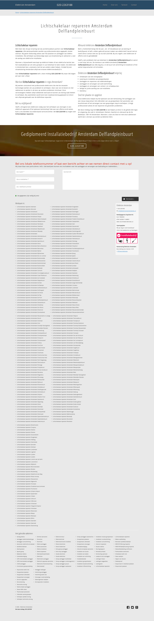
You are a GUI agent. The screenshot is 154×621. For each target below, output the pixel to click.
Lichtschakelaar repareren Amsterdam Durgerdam (65, 206)
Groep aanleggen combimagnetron (65, 561)
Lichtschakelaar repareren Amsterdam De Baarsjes (30, 285)
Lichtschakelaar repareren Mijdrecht (26, 464)
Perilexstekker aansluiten (122, 551)
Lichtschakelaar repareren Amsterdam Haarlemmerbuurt (67, 236)
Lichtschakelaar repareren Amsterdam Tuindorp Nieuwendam (69, 328)
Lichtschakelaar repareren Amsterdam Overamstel (30, 350)
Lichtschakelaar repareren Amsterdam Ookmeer (30, 321)
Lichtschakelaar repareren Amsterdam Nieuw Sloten (66, 305)
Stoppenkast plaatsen (23, 572)
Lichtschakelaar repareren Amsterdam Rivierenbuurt (31, 384)
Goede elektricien (60, 556)
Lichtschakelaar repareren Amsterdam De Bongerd (30, 290)
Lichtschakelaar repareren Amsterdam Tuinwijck (65, 333)
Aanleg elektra (21, 536)
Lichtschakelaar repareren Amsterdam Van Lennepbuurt (68, 340)
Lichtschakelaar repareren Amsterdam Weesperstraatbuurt (68, 365)
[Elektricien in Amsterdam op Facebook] (128, 607)
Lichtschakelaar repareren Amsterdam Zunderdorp (66, 409)
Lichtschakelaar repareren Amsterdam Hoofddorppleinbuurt (68, 248)
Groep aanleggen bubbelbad (63, 559)
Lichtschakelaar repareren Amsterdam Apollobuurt (30, 241)
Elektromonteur (60, 536)
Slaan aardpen (119, 556)
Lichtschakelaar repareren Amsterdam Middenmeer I (66, 295)
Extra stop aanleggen (61, 551)
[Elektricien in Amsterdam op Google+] (137, 607)
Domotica (39, 539)
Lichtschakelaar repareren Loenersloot (27, 462)
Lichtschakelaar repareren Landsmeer (27, 449)
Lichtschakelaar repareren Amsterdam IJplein (64, 256)
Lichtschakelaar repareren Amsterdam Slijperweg (30, 402)
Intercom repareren (101, 544)
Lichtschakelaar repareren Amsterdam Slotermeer (30, 409)
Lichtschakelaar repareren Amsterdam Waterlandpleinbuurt (69, 362)
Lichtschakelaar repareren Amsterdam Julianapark (65, 268)
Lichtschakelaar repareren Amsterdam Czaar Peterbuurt (32, 275)
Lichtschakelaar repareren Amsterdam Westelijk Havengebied (69, 375)
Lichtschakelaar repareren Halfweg (26, 439)
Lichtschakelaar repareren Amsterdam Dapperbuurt (31, 280)
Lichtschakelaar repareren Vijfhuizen (26, 501)
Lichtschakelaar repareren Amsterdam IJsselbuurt (65, 258)
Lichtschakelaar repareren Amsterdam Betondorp (30, 248)
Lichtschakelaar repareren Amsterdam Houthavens (65, 251)
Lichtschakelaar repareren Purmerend (27, 489)
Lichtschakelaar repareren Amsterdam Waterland (66, 360)
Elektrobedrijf (40, 566)
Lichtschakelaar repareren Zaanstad (26, 523)
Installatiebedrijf (81, 559)
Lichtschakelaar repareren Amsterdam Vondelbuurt (66, 355)
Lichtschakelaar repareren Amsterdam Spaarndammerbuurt (33, 416)
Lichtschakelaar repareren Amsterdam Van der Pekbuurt (68, 338)
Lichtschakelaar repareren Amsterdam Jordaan (64, 265)
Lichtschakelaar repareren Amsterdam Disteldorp (30, 305)
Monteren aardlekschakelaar (123, 541)
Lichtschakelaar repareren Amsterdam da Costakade (31, 278)
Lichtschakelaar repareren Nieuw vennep (28, 476)
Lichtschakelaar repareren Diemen (26, 430)
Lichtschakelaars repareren (122, 536)
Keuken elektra (100, 546)
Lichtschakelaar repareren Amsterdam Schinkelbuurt (31, 392)
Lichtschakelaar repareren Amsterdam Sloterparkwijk (31, 411)
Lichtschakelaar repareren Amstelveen (27, 211)
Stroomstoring (21, 582)
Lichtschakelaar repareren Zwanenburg (27, 525)
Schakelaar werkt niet (121, 554)
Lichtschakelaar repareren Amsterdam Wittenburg (66, 389)
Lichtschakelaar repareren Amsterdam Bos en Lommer (31, 256)
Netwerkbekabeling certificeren (123, 549)
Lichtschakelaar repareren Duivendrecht (27, 434)
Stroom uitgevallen (22, 579)
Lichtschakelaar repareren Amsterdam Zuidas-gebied (67, 402)
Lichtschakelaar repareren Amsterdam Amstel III (29, 238)
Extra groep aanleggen (62, 549)
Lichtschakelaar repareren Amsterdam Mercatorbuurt (66, 292)
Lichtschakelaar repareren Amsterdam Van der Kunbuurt (68, 335)
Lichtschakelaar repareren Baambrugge (63, 411)
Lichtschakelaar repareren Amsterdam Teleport (65, 316)
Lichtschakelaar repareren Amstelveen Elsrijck (29, 216)
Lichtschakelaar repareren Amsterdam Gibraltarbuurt (66, 229)
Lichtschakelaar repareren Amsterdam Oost (28, 323)
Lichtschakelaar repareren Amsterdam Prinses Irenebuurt (32, 370)
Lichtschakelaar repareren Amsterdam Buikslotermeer (31, 263)
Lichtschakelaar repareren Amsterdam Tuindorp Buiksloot (68, 323)
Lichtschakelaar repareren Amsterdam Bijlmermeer (30, 253)
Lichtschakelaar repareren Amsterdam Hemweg (64, 241)
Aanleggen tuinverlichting (24, 541)
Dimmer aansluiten (42, 536)
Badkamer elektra (21, 554)
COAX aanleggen (21, 564)
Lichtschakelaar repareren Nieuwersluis (27, 479)
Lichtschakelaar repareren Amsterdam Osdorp (29, 343)
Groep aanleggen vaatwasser (63, 566)
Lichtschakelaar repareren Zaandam (26, 520)
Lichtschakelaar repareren (103, 566)
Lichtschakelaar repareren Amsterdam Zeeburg (65, 392)
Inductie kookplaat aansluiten (85, 549)
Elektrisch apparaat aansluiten (45, 561)
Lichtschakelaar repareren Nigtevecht (27, 481)
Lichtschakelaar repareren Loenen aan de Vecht (29, 459)
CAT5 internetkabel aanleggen (25, 559)
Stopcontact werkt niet (23, 569)
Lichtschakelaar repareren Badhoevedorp (64, 414)
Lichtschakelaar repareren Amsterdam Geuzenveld (65, 226)
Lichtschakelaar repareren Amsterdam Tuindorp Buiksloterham (69, 325)
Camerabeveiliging (22, 556)
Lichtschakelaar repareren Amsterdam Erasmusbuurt (66, 214)
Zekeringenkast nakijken (41, 579)
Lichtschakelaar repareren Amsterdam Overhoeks (30, 352)
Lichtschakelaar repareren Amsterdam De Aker (29, 283)
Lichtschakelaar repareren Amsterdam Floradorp (65, 216)
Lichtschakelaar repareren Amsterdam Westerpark (66, 379)
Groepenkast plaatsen (83, 539)
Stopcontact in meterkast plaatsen (124, 564)
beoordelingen (122, 251)
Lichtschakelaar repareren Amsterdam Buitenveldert (31, 265)
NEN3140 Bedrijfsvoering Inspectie (124, 546)
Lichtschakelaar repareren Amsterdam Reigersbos (30, 375)
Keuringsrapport (100, 549)
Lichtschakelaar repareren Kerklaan (26, 447)
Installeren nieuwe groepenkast (104, 536)
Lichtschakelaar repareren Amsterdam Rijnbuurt (30, 382)
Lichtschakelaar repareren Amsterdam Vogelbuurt (66, 347)
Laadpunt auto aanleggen (103, 556)
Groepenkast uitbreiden (83, 541)
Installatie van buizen (83, 551)
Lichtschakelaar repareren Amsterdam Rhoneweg (30, 377)
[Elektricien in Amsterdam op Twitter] (132, 607)
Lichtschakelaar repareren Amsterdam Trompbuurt (66, 321)
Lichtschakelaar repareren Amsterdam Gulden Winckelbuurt (68, 233)
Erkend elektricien (60, 546)
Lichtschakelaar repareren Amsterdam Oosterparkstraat (32, 335)
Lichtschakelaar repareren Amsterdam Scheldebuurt (31, 387)
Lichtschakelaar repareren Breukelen (62, 421)
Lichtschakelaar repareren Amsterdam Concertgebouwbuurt (33, 273)
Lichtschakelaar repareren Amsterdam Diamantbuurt (31, 302)
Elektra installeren (42, 549)
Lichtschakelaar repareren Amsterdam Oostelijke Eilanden (32, 328)
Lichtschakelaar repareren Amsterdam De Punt (29, 297)
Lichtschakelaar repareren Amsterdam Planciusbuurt (31, 362)
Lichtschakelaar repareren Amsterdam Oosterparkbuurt (32, 333)
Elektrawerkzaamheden (43, 554)
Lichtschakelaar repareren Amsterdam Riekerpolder (30, 379)
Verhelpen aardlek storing (24, 596)
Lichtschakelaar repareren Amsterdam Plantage (29, 365)
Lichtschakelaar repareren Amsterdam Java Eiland (65, 263)
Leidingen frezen (100, 559)
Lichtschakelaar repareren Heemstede (27, 442)
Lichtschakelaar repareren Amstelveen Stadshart (30, 226)
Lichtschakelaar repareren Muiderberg (27, 471)
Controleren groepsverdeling (24, 566)
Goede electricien (60, 554)
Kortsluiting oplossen (101, 554)
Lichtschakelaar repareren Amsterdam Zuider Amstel (67, 404)
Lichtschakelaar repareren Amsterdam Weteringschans (67, 384)
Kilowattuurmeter (100, 551)
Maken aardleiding (120, 539)
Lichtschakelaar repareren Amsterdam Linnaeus (64, 285)
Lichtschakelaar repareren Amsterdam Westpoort (66, 382)
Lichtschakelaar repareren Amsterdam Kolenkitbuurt (66, 280)
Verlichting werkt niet (41, 574)
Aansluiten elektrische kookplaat (25, 544)
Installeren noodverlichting (103, 539)
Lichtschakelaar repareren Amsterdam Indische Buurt (66, 260)
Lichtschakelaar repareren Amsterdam (27, 233)
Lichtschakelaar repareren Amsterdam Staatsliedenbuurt (32, 419)
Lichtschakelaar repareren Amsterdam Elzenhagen (65, 211)
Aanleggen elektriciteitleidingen (25, 539)
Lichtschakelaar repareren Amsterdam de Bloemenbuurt (32, 287)
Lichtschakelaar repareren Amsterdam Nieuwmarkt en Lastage (33, 316)
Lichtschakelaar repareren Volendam (27, 508)
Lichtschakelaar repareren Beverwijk (62, 416)
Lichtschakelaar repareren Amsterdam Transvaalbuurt (67, 318)
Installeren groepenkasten (84, 561)
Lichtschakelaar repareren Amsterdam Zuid (64, 399)
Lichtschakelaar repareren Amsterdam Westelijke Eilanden (68, 377)
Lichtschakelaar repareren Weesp (26, 513)
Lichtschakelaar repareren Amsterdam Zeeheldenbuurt (67, 397)
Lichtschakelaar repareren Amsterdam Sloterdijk (30, 406)
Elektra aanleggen (42, 544)
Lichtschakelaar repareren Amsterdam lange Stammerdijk (67, 283)
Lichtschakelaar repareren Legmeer (26, 452)
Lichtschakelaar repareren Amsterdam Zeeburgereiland (67, 394)
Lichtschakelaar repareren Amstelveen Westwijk (29, 231)
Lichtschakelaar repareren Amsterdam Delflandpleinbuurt (37, 12)
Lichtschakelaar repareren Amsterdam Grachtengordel (66, 231)
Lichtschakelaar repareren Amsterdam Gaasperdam (65, 221)
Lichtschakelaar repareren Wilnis (25, 518)
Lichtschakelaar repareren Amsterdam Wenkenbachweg (68, 370)
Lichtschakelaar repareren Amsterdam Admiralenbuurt (31, 236)
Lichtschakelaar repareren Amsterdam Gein (63, 224)
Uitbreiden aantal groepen (24, 594)
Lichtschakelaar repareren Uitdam (26, 496)
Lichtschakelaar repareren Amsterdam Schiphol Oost (31, 397)
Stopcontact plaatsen (121, 566)
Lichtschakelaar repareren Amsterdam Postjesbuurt (30, 367)
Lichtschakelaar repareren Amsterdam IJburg (63, 253)
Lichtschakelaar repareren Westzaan (26, 516)
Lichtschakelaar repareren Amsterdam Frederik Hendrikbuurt (68, 219)
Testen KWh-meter (22, 589)
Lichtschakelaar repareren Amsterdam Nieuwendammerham (68, 312)
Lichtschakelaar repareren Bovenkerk (63, 419)
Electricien (39, 541)
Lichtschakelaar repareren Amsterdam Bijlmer (29, 251)
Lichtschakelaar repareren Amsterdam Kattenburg (65, 275)
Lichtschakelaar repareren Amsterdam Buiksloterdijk (31, 258)
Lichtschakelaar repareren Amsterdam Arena (29, 243)
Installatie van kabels (82, 554)
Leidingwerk (99, 564)
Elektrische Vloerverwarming (44, 564)
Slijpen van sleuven (120, 559)
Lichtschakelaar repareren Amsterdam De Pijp (29, 295)
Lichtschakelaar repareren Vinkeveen (27, 503)
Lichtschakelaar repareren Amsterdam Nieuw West (65, 307)
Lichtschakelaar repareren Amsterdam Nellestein (65, 302)
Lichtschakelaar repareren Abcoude (26, 209)
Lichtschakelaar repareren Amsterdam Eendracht (65, 209)
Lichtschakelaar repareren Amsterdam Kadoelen (64, 273)
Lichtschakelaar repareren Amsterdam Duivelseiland (31, 312)
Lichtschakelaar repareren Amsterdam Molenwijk (65, 297)
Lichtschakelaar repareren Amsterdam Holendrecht (65, 243)
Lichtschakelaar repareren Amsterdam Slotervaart (30, 414)
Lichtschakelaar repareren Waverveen (27, 511)
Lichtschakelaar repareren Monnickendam (28, 466)
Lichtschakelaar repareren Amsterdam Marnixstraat (65, 290)
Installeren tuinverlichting (103, 541)
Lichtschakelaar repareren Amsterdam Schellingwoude (31, 389)
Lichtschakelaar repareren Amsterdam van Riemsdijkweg (68, 343)
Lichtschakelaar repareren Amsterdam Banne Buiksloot (31, 246)
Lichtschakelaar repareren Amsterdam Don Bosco (30, 307)
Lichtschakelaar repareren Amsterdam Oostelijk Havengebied (33, 325)
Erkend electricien (60, 544)
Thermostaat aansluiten (23, 592)
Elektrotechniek (60, 539)
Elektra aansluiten (42, 546)
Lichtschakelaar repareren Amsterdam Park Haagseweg (31, 360)
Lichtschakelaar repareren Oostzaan (26, 484)
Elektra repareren (41, 551)
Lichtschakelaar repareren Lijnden (26, 454)
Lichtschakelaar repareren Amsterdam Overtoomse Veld (32, 357)
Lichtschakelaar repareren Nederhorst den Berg (29, 474)
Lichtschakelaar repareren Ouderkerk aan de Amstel (31, 486)
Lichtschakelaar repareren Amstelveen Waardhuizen (31, 229)
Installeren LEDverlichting (84, 566)
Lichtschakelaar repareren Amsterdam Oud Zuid (30, 345)
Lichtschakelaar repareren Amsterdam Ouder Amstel (31, 347)
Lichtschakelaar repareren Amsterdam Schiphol (29, 394)
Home (17, 12)
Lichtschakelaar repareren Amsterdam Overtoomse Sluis (32, 355)
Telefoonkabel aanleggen (23, 587)
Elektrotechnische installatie (63, 541)
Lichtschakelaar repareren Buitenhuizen (27, 425)
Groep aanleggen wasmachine (85, 536)
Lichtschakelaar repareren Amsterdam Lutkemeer (65, 287)
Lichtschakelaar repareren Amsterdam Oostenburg (30, 330)
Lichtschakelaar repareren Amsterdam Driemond (30, 310)
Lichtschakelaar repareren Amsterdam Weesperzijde (66, 367)
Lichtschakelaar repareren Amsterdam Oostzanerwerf (31, 340)
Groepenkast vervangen (83, 544)
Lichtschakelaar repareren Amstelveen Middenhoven (31, 221)
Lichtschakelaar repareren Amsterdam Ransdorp (30, 372)
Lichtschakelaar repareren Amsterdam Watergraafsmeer (67, 357)
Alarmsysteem (20, 549)
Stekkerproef (118, 561)
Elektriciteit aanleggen (43, 559)
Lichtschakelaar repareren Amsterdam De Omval (30, 292)
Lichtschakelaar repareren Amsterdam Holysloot (65, 246)
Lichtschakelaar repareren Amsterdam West (64, 372)
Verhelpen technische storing (25, 599)
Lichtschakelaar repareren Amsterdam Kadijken (64, 270)
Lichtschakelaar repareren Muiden (26, 469)
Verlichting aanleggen (41, 572)
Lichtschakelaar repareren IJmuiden (26, 444)
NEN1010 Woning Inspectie (122, 544)
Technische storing (22, 584)
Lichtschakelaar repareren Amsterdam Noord (29, 318)
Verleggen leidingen (40, 569)
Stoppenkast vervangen (23, 577)
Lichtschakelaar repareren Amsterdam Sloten (29, 404)
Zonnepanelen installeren (42, 582)
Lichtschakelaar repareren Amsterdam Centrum (29, 270)
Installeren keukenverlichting (85, 564)
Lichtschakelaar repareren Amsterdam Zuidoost (65, 406)
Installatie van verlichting (84, 556)
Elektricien (40, 556)
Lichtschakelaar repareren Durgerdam (27, 437)
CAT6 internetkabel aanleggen (25, 561)
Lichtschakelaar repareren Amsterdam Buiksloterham (31, 260)
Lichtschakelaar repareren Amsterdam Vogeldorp (66, 350)
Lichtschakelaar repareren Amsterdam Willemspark (66, 387)
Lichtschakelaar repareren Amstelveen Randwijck (30, 224)
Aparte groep (20, 551)
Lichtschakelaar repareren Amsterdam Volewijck (65, 352)
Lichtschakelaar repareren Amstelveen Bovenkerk (30, 214)
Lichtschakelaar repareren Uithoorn (26, 498)
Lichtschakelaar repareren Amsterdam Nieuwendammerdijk (68, 310)
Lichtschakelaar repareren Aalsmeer (26, 206)
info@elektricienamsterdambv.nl (127, 211)
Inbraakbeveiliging (82, 546)
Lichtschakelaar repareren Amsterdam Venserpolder (67, 345)
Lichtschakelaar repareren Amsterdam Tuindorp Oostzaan (68, 330)
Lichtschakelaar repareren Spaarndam (27, 493)
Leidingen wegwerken (102, 561)
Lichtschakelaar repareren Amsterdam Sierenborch (30, 399)
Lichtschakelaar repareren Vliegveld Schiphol (29, 506)
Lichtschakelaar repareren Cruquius (26, 427)
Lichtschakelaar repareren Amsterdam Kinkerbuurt (65, 278)
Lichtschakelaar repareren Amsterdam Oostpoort (30, 338)
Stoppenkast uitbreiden (23, 574)
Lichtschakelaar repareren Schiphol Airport (28, 491)
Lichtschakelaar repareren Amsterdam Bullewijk (29, 268)
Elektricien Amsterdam (25, 5)
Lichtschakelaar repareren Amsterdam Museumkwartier (66, 300)
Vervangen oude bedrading (42, 577)
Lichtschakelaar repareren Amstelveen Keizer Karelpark (31, 219)
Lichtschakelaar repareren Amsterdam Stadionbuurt (31, 421)
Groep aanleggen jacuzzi (62, 564)
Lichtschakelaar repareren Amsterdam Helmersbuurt (66, 238)
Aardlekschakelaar (22, 546)
